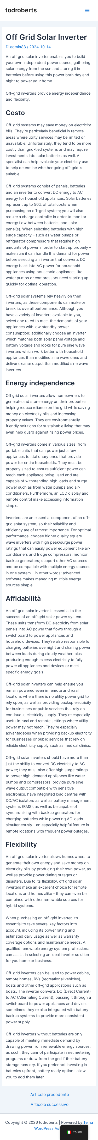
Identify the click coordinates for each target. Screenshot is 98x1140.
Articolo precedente (49, 1095)
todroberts (21, 10)
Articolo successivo (49, 1105)
